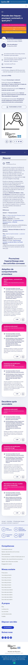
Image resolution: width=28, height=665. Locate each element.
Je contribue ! (8, 627)
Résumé (4, 152)
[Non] (26, 660)
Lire (17, 319)
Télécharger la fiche (15, 106)
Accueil (4, 521)
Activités (9, 521)
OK (14, 663)
